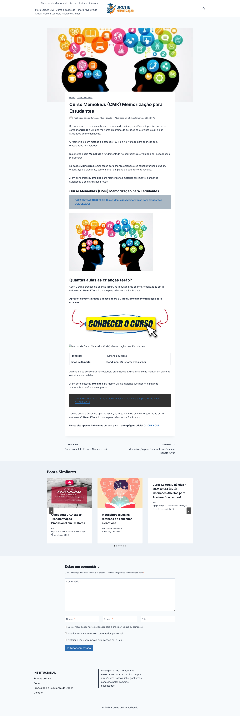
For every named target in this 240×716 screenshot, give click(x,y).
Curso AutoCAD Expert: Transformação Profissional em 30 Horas (68, 519)
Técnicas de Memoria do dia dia (58, 3)
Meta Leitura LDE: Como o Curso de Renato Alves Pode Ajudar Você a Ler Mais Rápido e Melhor (66, 11)
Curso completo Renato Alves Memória (87, 447)
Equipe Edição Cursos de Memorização (94, 118)
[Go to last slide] (51, 510)
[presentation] (69, 493)
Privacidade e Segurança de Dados (53, 688)
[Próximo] (189, 510)
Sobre (37, 683)
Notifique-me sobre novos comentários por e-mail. (96, 633)
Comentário (73, 581)
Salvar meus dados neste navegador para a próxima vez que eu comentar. (105, 627)
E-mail (108, 619)
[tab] (114, 546)
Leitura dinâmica (88, 3)
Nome (70, 619)
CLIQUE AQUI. (151, 425)
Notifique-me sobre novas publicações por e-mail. (96, 640)
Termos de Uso (42, 678)
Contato (38, 692)
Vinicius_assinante (113, 528)
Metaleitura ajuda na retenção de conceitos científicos (117, 519)
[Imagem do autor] (71, 118)
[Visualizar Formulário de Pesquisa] (203, 8)
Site (144, 619)
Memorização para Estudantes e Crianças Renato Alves (152, 448)
